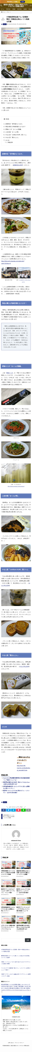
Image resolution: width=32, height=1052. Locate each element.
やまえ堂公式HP (24, 666)
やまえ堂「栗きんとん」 (13, 137)
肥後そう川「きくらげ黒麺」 (14, 129)
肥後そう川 (9, 373)
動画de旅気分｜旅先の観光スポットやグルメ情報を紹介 (16, 5)
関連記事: (10, 142)
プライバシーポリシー (19, 1042)
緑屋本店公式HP (18, 165)
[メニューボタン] (30, 5)
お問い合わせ (11, 1042)
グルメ (4, 24)
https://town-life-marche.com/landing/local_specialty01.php (23, 768)
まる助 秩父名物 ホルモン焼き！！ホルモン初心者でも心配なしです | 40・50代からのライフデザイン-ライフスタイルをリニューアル (16, 988)
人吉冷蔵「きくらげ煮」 (13, 132)
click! (22, 1)
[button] (3, 810)
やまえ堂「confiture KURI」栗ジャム (16, 134)
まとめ (7, 140)
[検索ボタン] (1, 5)
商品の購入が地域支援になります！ (16, 126)
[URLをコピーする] (28, 810)
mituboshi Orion (16, 840)
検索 (28, 940)
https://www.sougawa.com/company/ (16, 486)
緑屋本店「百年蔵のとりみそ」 (14, 124)
